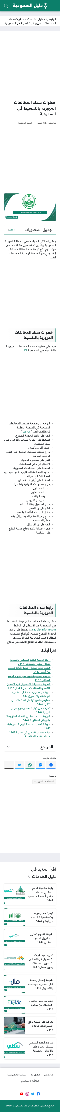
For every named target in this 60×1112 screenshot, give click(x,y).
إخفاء (11, 229)
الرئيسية (51, 19)
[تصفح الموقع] (54, 6)
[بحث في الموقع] (6, 6)
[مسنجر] (40, 765)
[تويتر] (19, 765)
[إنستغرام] (27, 1093)
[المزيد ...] (9, 765)
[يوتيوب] (21, 1093)
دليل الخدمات (35, 19)
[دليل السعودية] (30, 6)
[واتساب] (30, 765)
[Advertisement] (30, 65)
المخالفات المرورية (44, 781)
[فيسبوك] (51, 765)
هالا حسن (41, 122)
